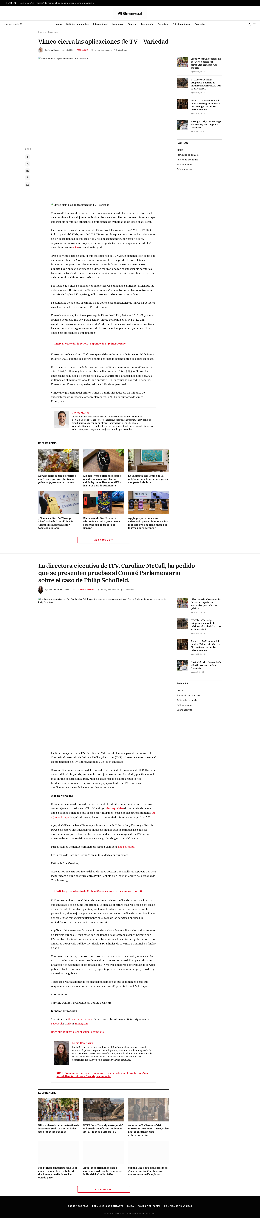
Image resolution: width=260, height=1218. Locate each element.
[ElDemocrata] (130, 13)
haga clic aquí (126, 846)
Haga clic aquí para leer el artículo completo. (77, 1031)
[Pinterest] (27, 177)
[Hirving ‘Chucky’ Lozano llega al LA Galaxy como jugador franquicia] (182, 125)
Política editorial (184, 164)
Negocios (117, 24)
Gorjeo (69, 1023)
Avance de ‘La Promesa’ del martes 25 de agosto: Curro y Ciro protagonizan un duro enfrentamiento (58, 3)
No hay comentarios (103, 50)
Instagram (81, 1023)
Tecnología (147, 24)
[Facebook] (27, 157)
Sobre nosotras (184, 169)
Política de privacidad (187, 159)
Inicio (59, 24)
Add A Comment (103, 540)
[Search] (249, 24)
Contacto (199, 24)
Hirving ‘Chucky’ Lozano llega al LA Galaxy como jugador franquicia (206, 124)
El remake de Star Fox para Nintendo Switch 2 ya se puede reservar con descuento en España (101, 523)
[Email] (27, 184)
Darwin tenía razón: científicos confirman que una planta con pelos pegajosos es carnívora (57, 479)
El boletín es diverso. (80, 1019)
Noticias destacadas (77, 24)
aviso (75, 247)
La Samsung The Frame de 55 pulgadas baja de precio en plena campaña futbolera (148, 479)
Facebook (57, 1023)
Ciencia (132, 24)
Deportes (163, 24)
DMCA (180, 150)
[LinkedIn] (27, 171)
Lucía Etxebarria (54, 590)
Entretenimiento (181, 24)
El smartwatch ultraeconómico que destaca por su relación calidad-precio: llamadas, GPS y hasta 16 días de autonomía (102, 480)
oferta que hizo (114, 808)
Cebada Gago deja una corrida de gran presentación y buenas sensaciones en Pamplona (148, 1171)
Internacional (100, 24)
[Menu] (254, 24)
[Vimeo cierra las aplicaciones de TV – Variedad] (103, 100)
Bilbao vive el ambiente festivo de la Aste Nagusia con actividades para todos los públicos (206, 63)
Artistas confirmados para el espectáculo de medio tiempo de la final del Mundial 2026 (102, 1171)
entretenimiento (87, 590)
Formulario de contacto (188, 155)
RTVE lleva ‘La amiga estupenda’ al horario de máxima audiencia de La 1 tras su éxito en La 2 (206, 84)
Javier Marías (53, 50)
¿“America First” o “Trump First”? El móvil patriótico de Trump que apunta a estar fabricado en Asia (55, 523)
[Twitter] (27, 164)
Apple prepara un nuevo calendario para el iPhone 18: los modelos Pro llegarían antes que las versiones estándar (148, 523)
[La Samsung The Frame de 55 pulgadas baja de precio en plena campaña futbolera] (148, 460)
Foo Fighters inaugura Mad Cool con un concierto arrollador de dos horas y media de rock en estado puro (57, 1172)
